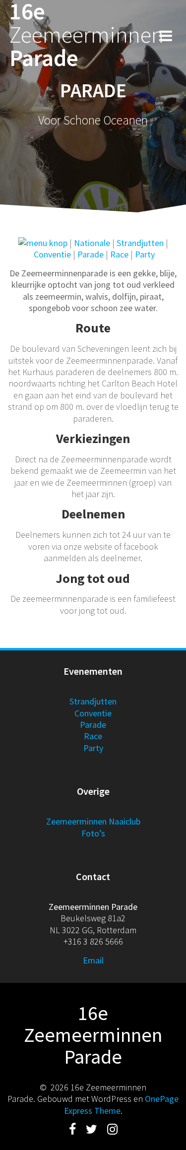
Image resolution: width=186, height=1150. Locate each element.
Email (93, 960)
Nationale (92, 243)
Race (119, 254)
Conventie (52, 254)
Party (145, 254)
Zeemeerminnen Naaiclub (93, 821)
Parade (90, 254)
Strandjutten (140, 243)
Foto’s (93, 833)
